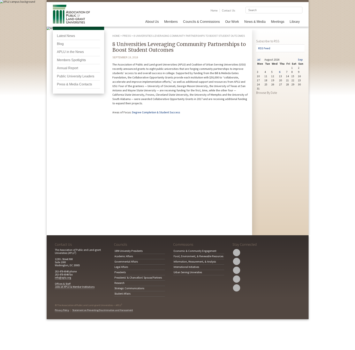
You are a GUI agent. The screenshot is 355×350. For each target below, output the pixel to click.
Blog (60, 44)
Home (214, 10)
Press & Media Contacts (74, 84)
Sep (300, 59)
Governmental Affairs (126, 261)
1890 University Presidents (128, 251)
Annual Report (67, 68)
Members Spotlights (71, 60)
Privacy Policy (62, 310)
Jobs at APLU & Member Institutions (75, 287)
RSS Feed (264, 48)
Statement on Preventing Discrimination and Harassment (102, 310)
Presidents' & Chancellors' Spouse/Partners (138, 277)
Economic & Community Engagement (195, 251)
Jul (258, 59)
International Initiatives (186, 267)
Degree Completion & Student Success (156, 112)
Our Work (232, 21)
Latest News (66, 36)
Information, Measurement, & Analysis (195, 261)
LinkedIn (236, 279)
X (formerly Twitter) (236, 252)
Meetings (277, 21)
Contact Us (228, 10)
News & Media (255, 21)
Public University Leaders (75, 76)
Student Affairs (122, 293)
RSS (236, 287)
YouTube (236, 270)
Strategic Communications (129, 288)
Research (119, 283)
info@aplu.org (63, 277)
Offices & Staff (63, 284)
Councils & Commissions (201, 21)
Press (126, 35)
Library (295, 21)
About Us (152, 21)
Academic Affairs (123, 256)
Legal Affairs (121, 267)
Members (171, 21)
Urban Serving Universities (188, 272)
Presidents (120, 272)
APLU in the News (70, 52)
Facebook (236, 261)
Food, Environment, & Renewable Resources (198, 256)
